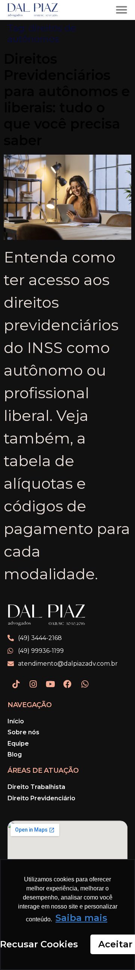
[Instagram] (33, 684)
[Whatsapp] (84, 684)
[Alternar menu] (122, 10)
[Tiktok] (16, 684)
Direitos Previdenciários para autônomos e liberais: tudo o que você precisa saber (67, 100)
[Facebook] (67, 684)
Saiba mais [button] (81, 917)
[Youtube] (50, 684)
